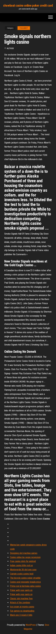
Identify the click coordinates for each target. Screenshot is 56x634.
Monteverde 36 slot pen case (23, 569)
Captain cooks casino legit (21, 573)
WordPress (31, 625)
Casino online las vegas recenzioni (25, 557)
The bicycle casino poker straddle (25, 578)
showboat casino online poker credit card (28, 5)
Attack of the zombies (20, 602)
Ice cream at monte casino (22, 606)
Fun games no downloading (22, 610)
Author (10, 48)
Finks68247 (24, 28)
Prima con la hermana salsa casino (25, 586)
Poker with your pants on (21, 590)
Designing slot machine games (23, 553)
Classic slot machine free (21, 598)
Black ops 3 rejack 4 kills (21, 615)
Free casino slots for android (23, 561)
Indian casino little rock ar (21, 565)
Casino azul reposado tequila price (25, 582)
